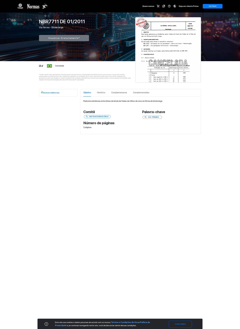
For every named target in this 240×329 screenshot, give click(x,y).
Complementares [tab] (119, 92)
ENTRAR (212, 6)
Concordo (180, 324)
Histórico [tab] (101, 92)
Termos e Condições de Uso (124, 322)
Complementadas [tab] (141, 92)
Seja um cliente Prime (188, 6)
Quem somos (148, 6)
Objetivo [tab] (87, 92)
